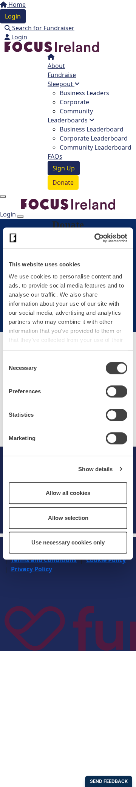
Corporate (74, 102)
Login (13, 16)
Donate (63, 182)
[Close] (20, 216)
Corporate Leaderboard (94, 138)
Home (16, 4)
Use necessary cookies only (68, 542)
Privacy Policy (31, 569)
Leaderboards (68, 120)
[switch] (116, 391)
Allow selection (68, 518)
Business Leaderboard (92, 129)
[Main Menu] (3, 196)
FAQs (55, 156)
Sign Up (64, 168)
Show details (95, 469)
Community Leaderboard (95, 147)
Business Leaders (84, 93)
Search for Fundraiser (42, 28)
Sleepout (61, 84)
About (56, 66)
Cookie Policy (106, 560)
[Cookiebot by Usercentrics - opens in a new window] (96, 238)
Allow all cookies (68, 493)
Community (76, 111)
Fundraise (62, 75)
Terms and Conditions (44, 560)
